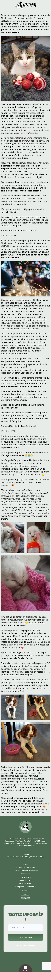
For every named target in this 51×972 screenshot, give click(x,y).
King (31, 436)
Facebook (25, 894)
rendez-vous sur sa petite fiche (23, 624)
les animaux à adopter (33, 812)
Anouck (40, 778)
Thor (3, 663)
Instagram (25, 898)
